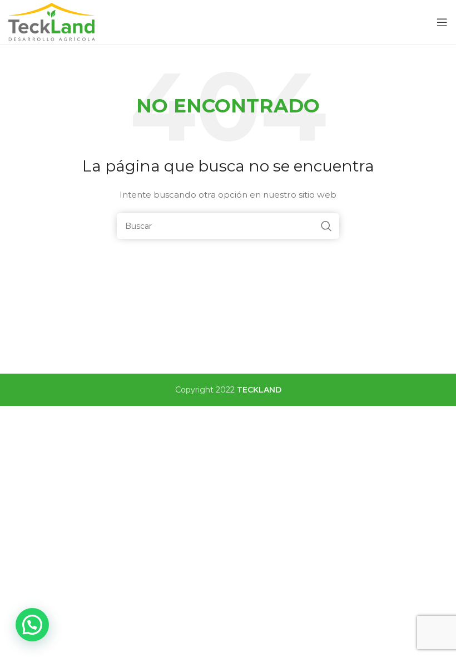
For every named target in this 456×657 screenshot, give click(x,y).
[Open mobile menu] (442, 22)
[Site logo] (52, 22)
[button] (32, 624)
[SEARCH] (326, 226)
